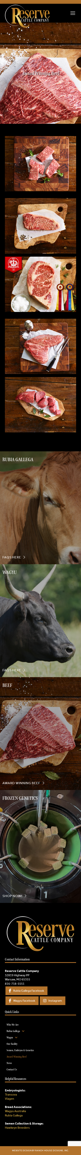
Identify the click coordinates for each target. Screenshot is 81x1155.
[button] (72, 13)
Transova (11, 1094)
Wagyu (15, 1111)
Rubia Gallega (14, 1115)
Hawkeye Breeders (17, 1127)
